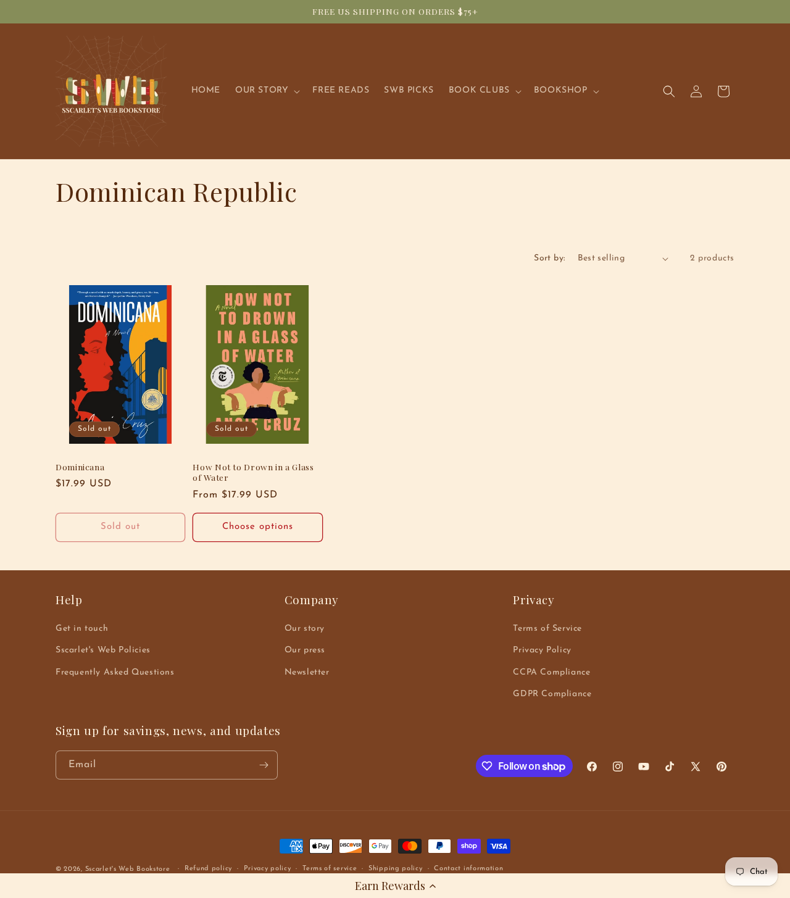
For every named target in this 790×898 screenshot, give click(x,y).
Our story (305, 628)
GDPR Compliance (552, 694)
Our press (305, 650)
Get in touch (82, 628)
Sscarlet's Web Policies (103, 650)
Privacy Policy (542, 650)
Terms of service (329, 868)
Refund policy (208, 868)
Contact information (468, 868)
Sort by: (549, 258)
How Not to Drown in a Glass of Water (253, 472)
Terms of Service (547, 628)
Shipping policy (395, 868)
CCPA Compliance (551, 672)
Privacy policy (267, 868)
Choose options (257, 526)
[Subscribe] (263, 765)
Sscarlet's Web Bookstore (127, 869)
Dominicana (80, 467)
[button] (395, 885)
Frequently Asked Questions (115, 672)
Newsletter (307, 672)
